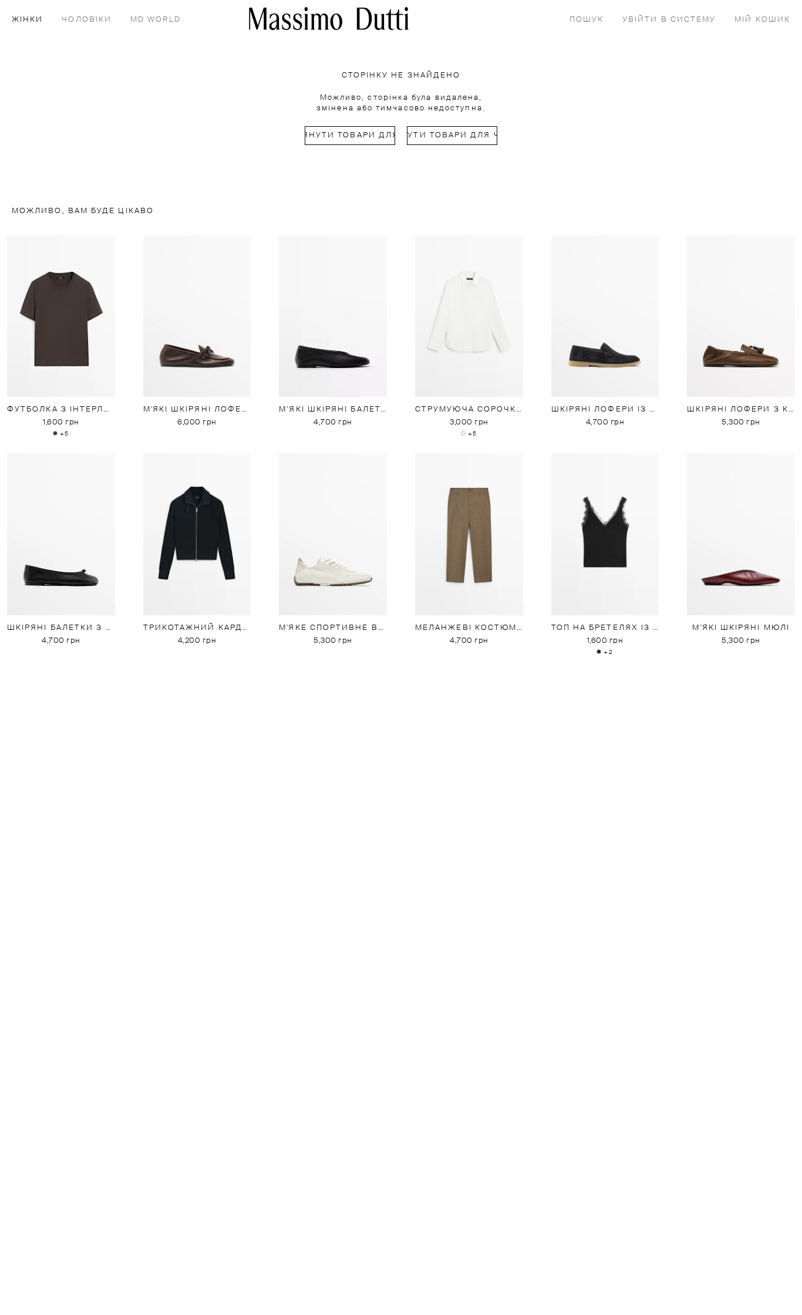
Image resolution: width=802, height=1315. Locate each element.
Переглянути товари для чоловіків (452, 135)
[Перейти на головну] (329, 18)
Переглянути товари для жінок (350, 135)
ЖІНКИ (27, 19)
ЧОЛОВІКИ (87, 19)
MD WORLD (155, 19)
